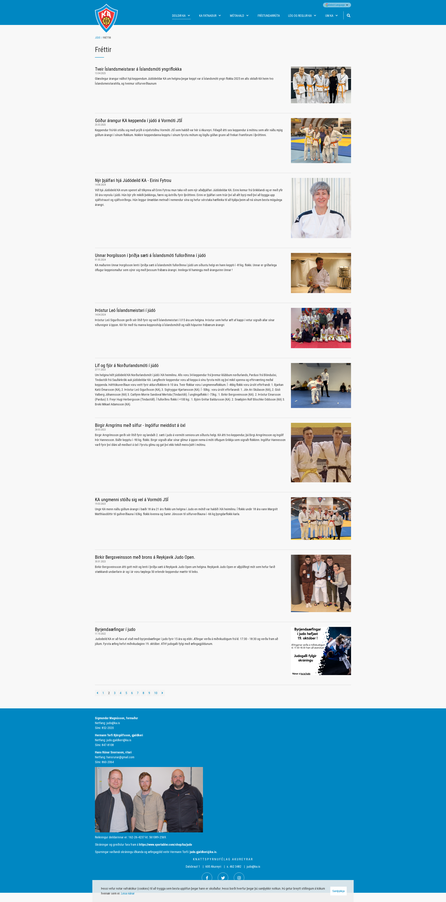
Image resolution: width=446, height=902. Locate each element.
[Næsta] (162, 693)
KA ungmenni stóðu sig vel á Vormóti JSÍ (131, 499)
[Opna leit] (348, 15)
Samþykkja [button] (338, 891)
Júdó (97, 37)
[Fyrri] (97, 693)
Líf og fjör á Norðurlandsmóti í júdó (127, 365)
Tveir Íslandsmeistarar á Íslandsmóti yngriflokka (138, 69)
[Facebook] (207, 878)
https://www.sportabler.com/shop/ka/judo (165, 844)
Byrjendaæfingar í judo (115, 629)
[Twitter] (223, 878)
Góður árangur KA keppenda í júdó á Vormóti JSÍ (138, 120)
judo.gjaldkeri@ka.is (118, 740)
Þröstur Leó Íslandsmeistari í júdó (125, 310)
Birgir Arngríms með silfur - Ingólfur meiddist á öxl (140, 425)
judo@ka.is (113, 723)
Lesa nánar (128, 893)
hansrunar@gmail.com (120, 757)
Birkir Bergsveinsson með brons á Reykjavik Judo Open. (145, 557)
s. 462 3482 (234, 866)
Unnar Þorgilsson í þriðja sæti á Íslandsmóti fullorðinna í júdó (150, 255)
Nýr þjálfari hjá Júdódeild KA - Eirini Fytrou (133, 180)
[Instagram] (239, 878)
